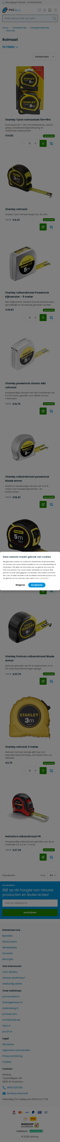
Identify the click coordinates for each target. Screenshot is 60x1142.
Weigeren (20, 584)
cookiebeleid (43, 578)
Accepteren (37, 584)
